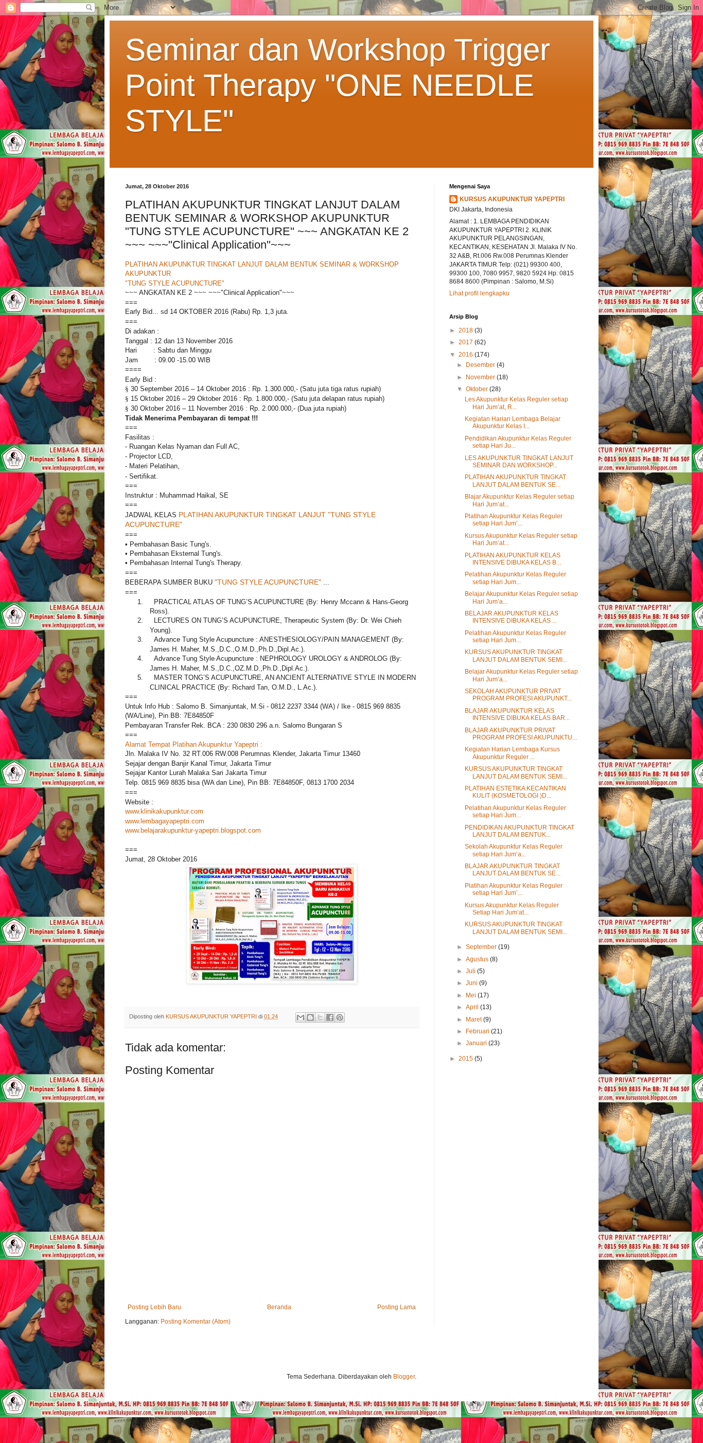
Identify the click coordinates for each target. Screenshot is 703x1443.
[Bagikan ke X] (320, 1017)
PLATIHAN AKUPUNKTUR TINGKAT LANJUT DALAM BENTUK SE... (515, 480)
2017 (466, 342)
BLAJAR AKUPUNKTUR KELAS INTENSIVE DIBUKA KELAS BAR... (517, 714)
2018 (466, 330)
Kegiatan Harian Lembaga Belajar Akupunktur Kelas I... (512, 422)
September (482, 947)
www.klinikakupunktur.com (164, 811)
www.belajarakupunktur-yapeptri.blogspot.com (193, 830)
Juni (472, 983)
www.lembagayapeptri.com (164, 821)
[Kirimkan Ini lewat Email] (300, 1017)
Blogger (404, 1376)
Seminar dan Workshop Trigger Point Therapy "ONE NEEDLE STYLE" (337, 85)
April (473, 1007)
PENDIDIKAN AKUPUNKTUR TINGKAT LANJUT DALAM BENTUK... (519, 831)
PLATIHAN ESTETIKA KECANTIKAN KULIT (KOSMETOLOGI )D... (515, 792)
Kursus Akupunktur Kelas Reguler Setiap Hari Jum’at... (512, 909)
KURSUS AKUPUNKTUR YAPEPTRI (512, 199)
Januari (477, 1043)
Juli (471, 971)
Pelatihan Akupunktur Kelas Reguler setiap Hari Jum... (515, 578)
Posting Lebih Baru (154, 1307)
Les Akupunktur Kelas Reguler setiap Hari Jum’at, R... (516, 403)
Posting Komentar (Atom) (196, 1321)
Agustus (478, 959)
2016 (466, 354)
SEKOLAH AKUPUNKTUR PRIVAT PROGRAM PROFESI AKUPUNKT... (518, 695)
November (481, 377)
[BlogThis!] (310, 1017)
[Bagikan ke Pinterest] (340, 1017)
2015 (466, 1058)
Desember (481, 364)
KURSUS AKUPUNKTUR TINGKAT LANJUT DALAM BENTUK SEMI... (516, 655)
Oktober (477, 389)
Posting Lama (396, 1307)
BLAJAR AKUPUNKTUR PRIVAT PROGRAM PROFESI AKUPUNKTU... (521, 734)
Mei (472, 995)
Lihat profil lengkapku (479, 293)
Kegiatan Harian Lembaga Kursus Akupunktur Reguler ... (512, 753)
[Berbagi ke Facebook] (330, 1017)
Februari (478, 1031)
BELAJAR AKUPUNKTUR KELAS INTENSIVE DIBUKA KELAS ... (511, 617)
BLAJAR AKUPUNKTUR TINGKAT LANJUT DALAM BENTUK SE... (512, 870)
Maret (474, 1019)
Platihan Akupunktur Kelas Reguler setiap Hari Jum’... (514, 520)
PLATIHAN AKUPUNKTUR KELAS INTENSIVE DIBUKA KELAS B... (513, 559)
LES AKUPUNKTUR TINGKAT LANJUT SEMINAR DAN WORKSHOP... (519, 461)
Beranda (279, 1307)
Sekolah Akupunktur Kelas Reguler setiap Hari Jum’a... (514, 850)
